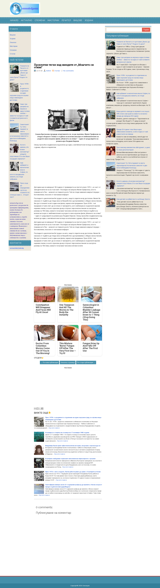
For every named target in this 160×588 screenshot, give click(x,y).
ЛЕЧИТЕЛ (66, 20)
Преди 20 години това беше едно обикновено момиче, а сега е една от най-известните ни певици (132, 132)
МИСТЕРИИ (53, 20)
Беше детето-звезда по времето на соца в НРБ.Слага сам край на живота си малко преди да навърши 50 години (132, 113)
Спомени (13, 50)
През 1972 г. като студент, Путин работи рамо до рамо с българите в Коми (72, 472)
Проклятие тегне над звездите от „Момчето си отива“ (64, 66)
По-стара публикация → (86, 362)
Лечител (13, 42)
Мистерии (13, 46)
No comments (68, 71)
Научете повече (54, 428)
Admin (48, 71)
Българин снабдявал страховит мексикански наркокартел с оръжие (70, 458)
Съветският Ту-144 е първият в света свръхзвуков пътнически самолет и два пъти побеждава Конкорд (131, 165)
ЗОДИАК (89, 20)
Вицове (13, 35)
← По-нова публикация (49, 362)
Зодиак (13, 39)
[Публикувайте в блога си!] (37, 408)
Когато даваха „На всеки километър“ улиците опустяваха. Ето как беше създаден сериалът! (133, 183)
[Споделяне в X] (40, 408)
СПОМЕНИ (40, 20)
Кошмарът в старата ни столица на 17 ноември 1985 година (67, 432)
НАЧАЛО (14, 20)
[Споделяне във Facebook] (42, 408)
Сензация (86, 586)
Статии (57, 71)
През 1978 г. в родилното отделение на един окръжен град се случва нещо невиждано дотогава (131, 77)
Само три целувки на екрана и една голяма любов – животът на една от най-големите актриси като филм (132, 59)
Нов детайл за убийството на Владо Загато (133, 199)
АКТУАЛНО (26, 20)
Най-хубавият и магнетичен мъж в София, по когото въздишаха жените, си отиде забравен (133, 95)
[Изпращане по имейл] (35, 408)
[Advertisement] (68, 44)
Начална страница (68, 362)
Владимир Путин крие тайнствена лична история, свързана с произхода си (72, 446)
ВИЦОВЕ (77, 20)
